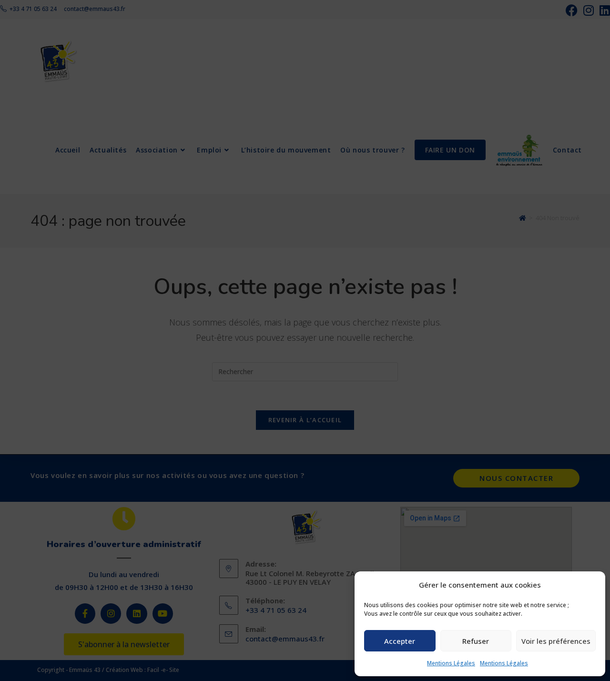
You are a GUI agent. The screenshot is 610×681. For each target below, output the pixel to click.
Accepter (399, 641)
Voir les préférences (555, 641)
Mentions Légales (451, 663)
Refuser (475, 641)
